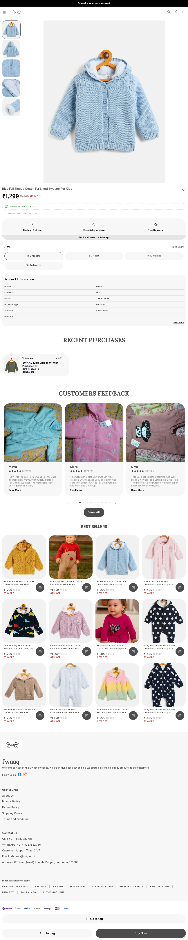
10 (109, 502)
